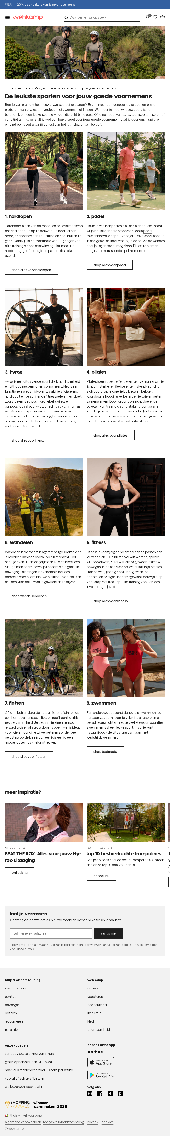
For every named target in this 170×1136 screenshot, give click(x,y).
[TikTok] (110, 1093)
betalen (11, 1013)
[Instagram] (89, 1093)
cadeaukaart (97, 1005)
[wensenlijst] (156, 17)
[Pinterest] (120, 1093)
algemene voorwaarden (23, 1122)
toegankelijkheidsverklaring (63, 1122)
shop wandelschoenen (29, 596)
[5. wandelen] (44, 497)
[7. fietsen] (44, 658)
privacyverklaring (98, 945)
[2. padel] (126, 171)
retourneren (14, 1021)
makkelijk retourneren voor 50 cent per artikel (39, 1070)
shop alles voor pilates (111, 435)
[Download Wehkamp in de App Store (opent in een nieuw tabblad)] (101, 1066)
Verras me (108, 933)
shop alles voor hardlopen (31, 270)
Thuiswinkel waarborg (26, 1115)
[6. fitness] (126, 497)
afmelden (150, 945)
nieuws (92, 988)
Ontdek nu (20, 872)
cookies (107, 1122)
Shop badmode (105, 752)
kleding (92, 1021)
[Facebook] (99, 1093)
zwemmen (148, 712)
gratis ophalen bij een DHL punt (28, 1062)
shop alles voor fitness (111, 601)
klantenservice (16, 988)
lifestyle (40, 88)
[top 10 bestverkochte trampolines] (126, 822)
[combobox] (102, 17)
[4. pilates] (126, 327)
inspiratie (24, 88)
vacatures (95, 996)
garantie (11, 1030)
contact (11, 996)
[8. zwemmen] (126, 658)
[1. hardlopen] (44, 171)
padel (147, 231)
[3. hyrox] (44, 327)
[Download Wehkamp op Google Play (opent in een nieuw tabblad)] (101, 1079)
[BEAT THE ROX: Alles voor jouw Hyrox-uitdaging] (44, 822)
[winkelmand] (162, 17)
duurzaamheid (98, 1030)
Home (9, 88)
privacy (92, 1122)
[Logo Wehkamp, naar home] (26, 17)
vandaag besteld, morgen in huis (29, 1053)
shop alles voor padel (110, 265)
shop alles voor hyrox (28, 440)
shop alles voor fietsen (29, 757)
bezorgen (12, 1005)
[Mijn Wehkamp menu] (149, 17)
